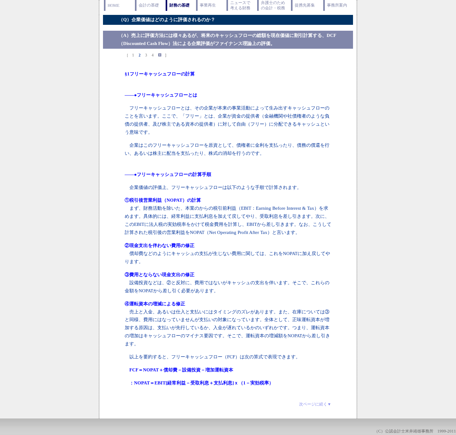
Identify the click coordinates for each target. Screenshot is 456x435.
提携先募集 (305, 5)
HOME (113, 5)
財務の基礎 (179, 5)
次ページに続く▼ (315, 404)
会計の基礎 (149, 5)
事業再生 (208, 5)
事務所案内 (337, 5)
